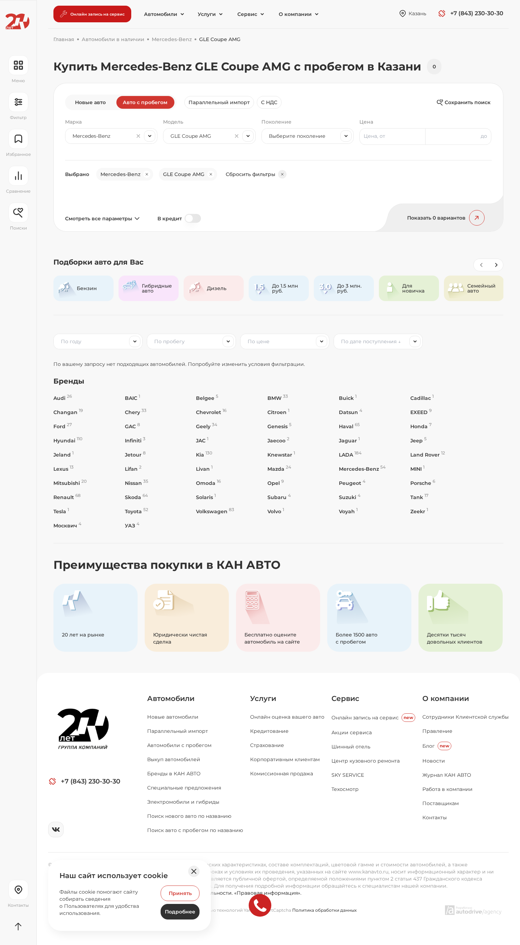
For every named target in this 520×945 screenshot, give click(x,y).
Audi (62, 398)
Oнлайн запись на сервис (372, 717)
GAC (132, 426)
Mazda (279, 468)
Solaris (206, 497)
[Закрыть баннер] (194, 871)
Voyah (348, 511)
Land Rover (427, 454)
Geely (206, 426)
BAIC (132, 398)
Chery (135, 412)
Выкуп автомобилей (173, 759)
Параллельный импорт (219, 102)
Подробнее (180, 912)
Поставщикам (440, 803)
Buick (348, 398)
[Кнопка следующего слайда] (496, 265)
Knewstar (281, 454)
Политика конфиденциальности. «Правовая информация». (224, 893)
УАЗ (132, 525)
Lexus (63, 468)
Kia (204, 454)
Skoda (136, 497)
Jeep (418, 440)
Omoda (208, 483)
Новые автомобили (172, 717)
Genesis (279, 426)
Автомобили (171, 698)
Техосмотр (345, 789)
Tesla (61, 511)
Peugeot (352, 483)
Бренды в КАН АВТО (174, 773)
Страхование (267, 745)
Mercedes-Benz (362, 468)
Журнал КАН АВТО (446, 775)
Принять (180, 893)
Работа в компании (447, 789)
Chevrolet (211, 412)
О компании (445, 698)
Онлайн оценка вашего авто (287, 717)
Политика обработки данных (324, 910)
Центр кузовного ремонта (365, 761)
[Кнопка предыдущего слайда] (481, 265)
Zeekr (419, 511)
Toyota (136, 511)
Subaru (279, 497)
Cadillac (422, 398)
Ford (62, 426)
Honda (421, 426)
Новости (433, 761)
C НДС (269, 102)
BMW (277, 398)
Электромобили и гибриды (183, 802)
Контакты (434, 817)
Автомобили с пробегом (179, 745)
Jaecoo (278, 440)
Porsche (422, 483)
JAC (202, 440)
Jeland (63, 454)
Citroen (278, 412)
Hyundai (67, 440)
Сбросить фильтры (250, 174)
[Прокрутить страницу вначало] (18, 926)
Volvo (275, 511)
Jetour (135, 454)
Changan (68, 412)
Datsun (350, 412)
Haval (349, 426)
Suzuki (349, 497)
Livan (204, 468)
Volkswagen (215, 511)
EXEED (421, 412)
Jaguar (349, 440)
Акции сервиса (351, 732)
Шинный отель (350, 746)
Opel (275, 483)
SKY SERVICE (347, 775)
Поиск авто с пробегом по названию (195, 830)
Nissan (136, 483)
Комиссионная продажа (281, 773)
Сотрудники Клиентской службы (465, 717)
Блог (435, 746)
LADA (350, 454)
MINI (417, 468)
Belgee (207, 398)
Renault (67, 497)
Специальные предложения (184, 788)
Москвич (67, 525)
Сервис (345, 698)
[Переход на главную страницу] (17, 21)
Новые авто (90, 102)
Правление (437, 731)
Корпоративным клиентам (285, 759)
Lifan (133, 468)
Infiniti (135, 440)
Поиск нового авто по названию (189, 816)
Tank (419, 497)
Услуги (263, 698)
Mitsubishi (70, 483)
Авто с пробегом (145, 102)
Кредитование (269, 731)
